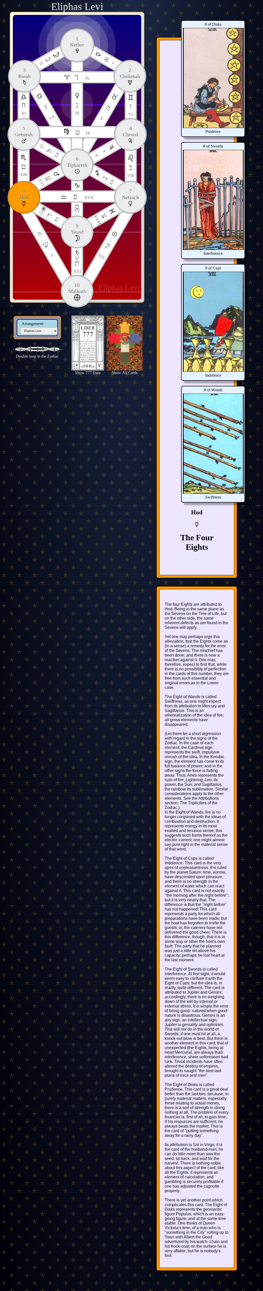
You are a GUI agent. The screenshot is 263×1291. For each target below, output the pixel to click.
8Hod (24, 194)
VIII (130, 170)
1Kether (77, 41)
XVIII (101, 218)
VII (48, 112)
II (46, 60)
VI (130, 109)
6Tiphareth (77, 162)
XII (52, 153)
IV (82, 77)
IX (82, 132)
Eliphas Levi (77, 6)
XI (23, 108)
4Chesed (130, 131)
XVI (45, 180)
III (77, 108)
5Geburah (24, 131)
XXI (77, 266)
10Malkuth (77, 288)
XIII (23, 169)
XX (52, 217)
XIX (104, 250)
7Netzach (130, 194)
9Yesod (77, 229)
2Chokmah (130, 73)
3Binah (24, 73)
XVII (83, 196)
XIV (108, 180)
